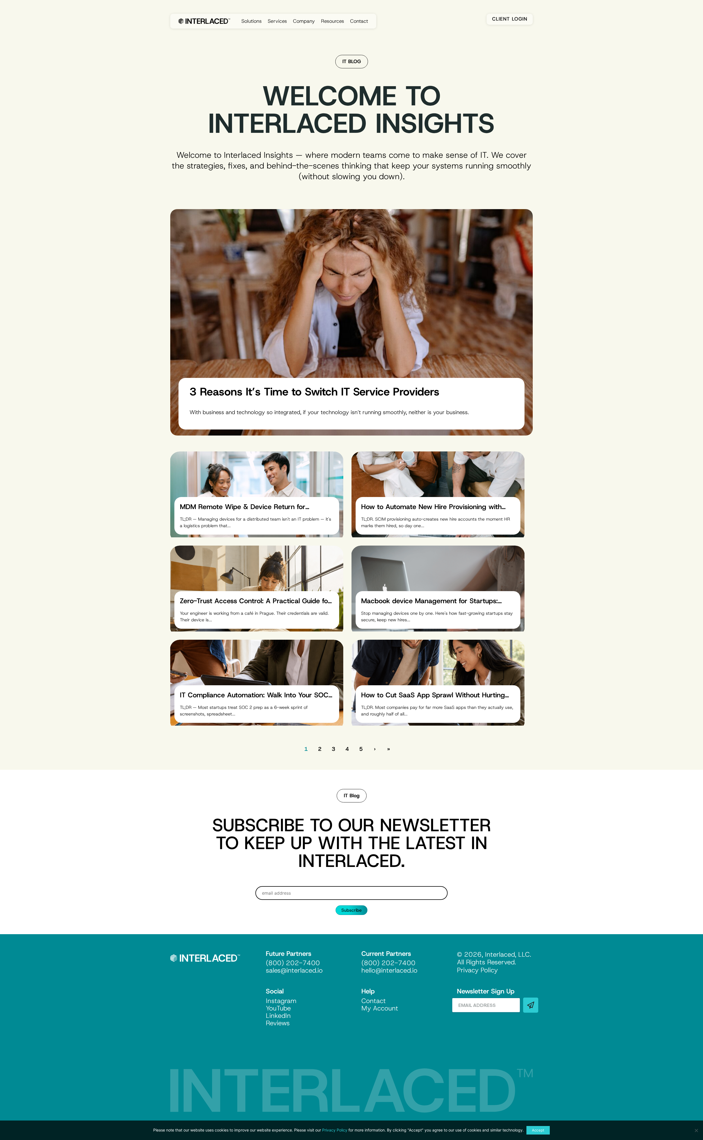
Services (277, 21)
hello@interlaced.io (389, 970)
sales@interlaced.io (294, 970)
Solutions (251, 21)
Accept (538, 1130)
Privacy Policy (334, 1130)
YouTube (278, 1008)
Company (304, 21)
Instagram (281, 1000)
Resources (332, 21)
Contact (359, 21)
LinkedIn (278, 1015)
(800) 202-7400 (293, 963)
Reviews (278, 1023)
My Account (379, 1008)
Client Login (509, 19)
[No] (696, 1130)
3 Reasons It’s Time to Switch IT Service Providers (314, 391)
